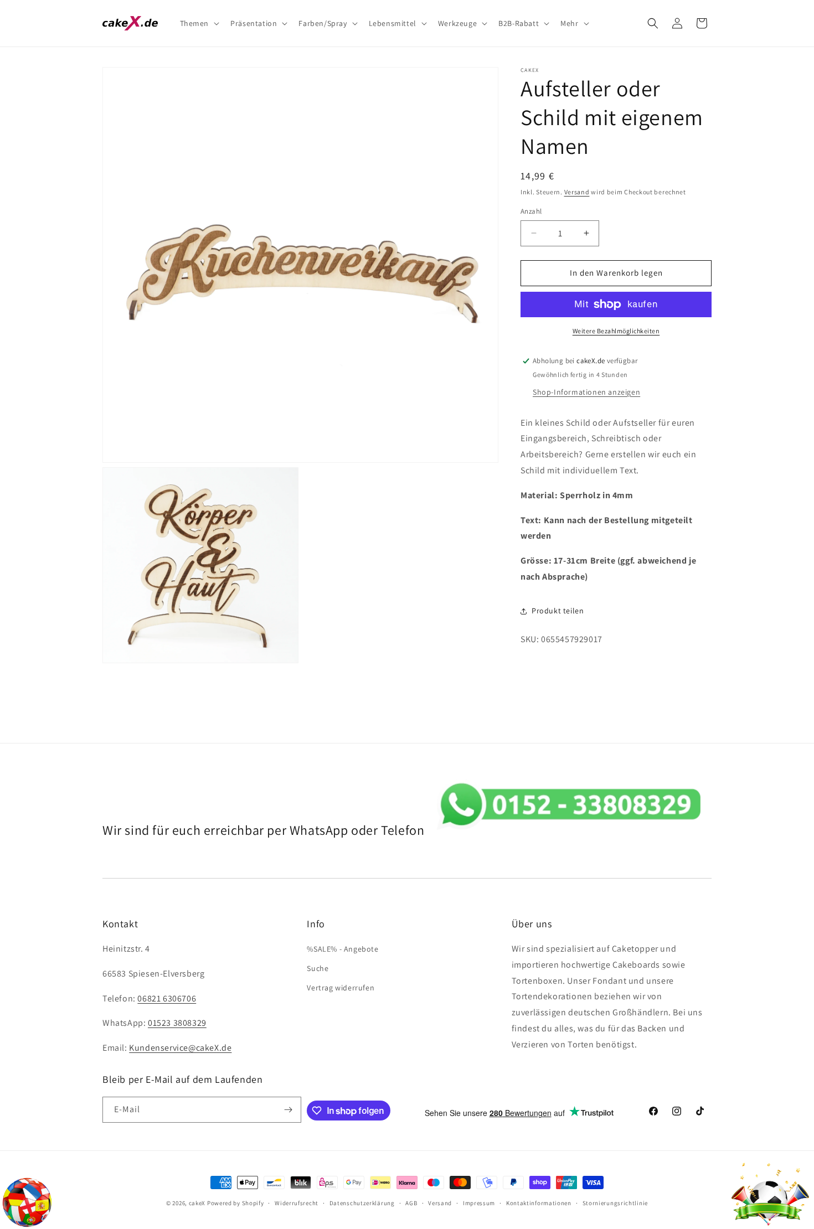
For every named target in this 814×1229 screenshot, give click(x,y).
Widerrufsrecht (296, 1203)
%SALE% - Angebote (342, 949)
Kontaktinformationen (538, 1203)
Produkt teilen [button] (558, 611)
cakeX (197, 1203)
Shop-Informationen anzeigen (586, 392)
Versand (577, 192)
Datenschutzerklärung (362, 1203)
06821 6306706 (166, 998)
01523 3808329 (177, 1023)
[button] (198, 23)
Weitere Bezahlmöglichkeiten (616, 331)
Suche (317, 968)
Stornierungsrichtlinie (615, 1203)
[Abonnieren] (288, 1110)
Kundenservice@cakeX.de (180, 1048)
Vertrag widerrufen (340, 988)
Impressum (479, 1203)
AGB (411, 1203)
